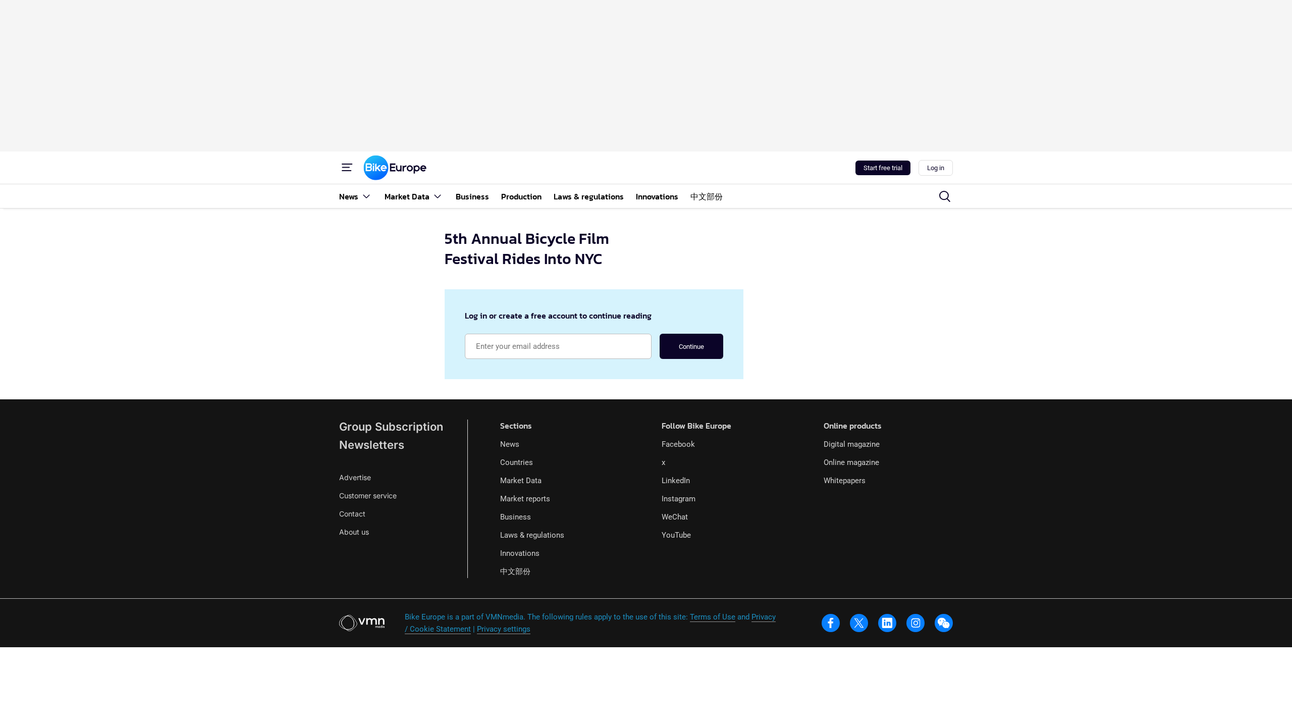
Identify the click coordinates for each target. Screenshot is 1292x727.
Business (515, 517)
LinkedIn (676, 480)
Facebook (678, 444)
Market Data (521, 480)
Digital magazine (852, 444)
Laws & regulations (532, 535)
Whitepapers (845, 480)
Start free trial (883, 168)
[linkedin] (887, 623)
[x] (859, 623)
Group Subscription (391, 426)
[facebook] (831, 623)
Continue (691, 346)
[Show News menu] (366, 196)
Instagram (678, 498)
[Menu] (347, 168)
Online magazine (851, 462)
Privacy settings (503, 629)
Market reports (525, 498)
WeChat (675, 517)
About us (354, 532)
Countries (516, 462)
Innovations (520, 553)
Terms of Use (712, 616)
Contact (352, 513)
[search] (945, 196)
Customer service (368, 495)
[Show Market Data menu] (438, 196)
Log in (935, 168)
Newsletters (371, 444)
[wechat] (944, 623)
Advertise (355, 477)
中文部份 (515, 571)
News (509, 444)
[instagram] (915, 623)
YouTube (676, 535)
